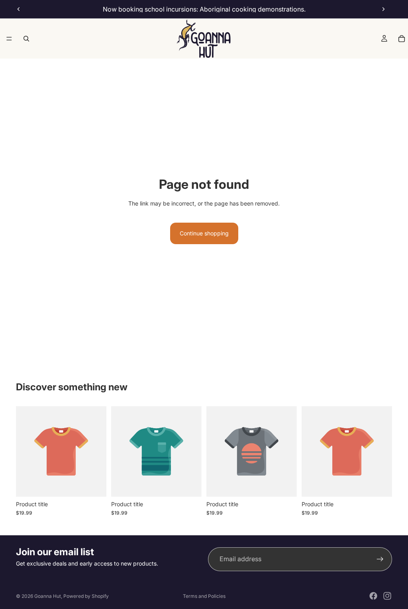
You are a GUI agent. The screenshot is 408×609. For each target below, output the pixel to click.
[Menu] (9, 38)
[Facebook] (373, 596)
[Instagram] (387, 596)
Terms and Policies (204, 596)
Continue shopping (204, 233)
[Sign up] (380, 559)
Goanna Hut (47, 596)
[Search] (26, 38)
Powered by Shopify (86, 596)
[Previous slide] (18, 9)
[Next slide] (383, 9)
